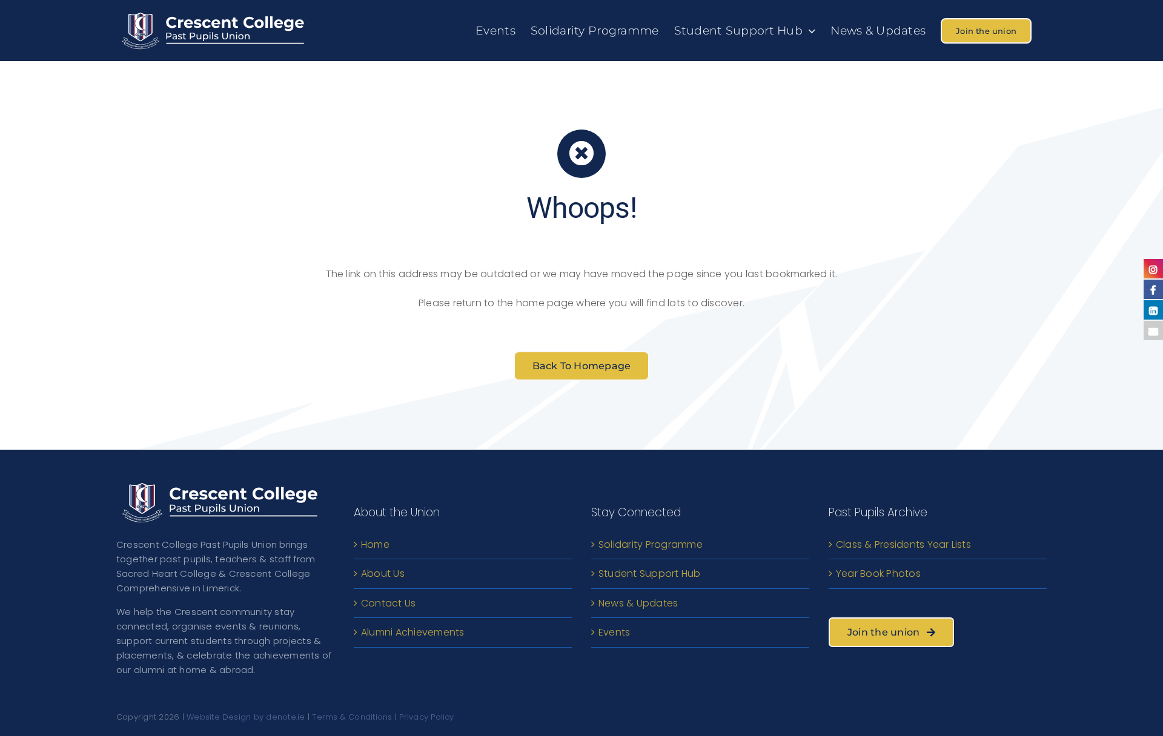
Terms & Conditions (352, 717)
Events (614, 632)
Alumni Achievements (413, 632)
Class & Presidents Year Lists (903, 544)
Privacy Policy (426, 717)
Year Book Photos (878, 573)
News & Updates (638, 603)
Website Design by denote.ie (246, 717)
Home (375, 544)
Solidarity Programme (650, 544)
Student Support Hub (649, 573)
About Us (383, 573)
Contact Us (388, 603)
